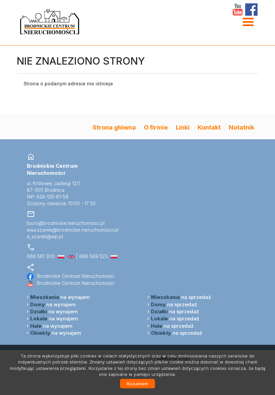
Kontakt (209, 127)
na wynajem (60, 297)
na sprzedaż (181, 297)
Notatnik (241, 127)
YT (237, 9)
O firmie (156, 127)
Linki (182, 127)
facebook (251, 9)
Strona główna (114, 127)
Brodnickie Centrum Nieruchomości (75, 276)
